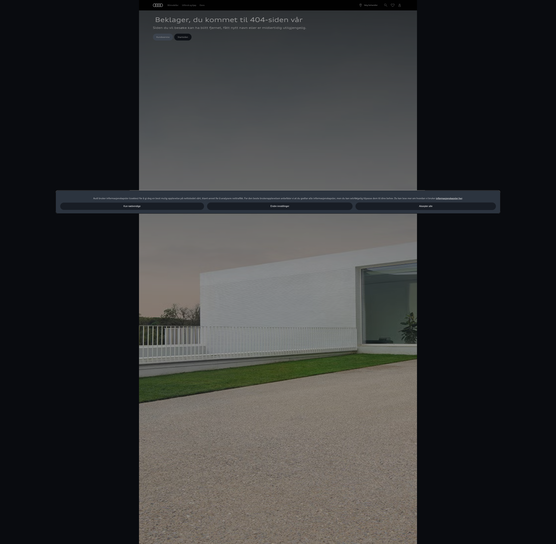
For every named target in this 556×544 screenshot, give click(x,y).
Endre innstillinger (279, 206)
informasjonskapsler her (449, 198)
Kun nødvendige (132, 206)
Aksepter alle (425, 206)
